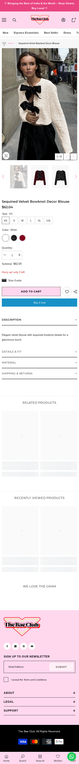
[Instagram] (15, 646)
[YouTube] (31, 646)
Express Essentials (26, 32)
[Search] (14, 20)
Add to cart (31, 291)
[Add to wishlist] (67, 291)
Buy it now (40, 302)
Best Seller (51, 32)
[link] (20, 468)
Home (11, 43)
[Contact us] (71, 756)
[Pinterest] (23, 646)
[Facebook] (7, 646)
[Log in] (63, 20)
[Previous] (67, 156)
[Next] (73, 156)
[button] (39, 320)
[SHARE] (74, 291)
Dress (67, 32)
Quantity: (7, 247)
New (5, 32)
